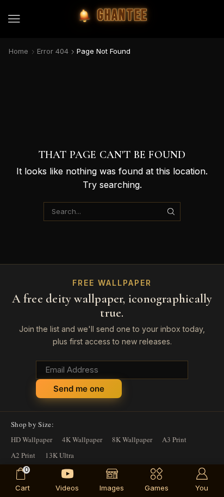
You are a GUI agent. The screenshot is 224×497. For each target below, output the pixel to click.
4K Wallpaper (82, 439)
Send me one (78, 388)
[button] (14, 19)
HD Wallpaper (31, 439)
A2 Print (23, 455)
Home (18, 51)
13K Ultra (59, 455)
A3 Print (174, 439)
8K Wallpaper (132, 439)
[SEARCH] (171, 211)
